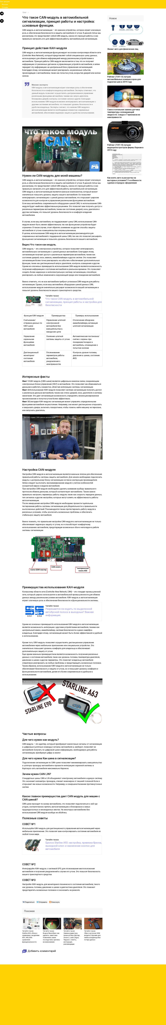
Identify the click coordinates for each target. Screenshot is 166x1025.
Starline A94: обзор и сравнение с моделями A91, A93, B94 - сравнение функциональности (30, 937)
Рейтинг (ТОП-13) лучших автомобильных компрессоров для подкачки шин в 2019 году (124, 79)
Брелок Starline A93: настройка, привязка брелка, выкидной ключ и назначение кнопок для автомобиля (73, 845)
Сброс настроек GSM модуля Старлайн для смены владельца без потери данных (92, 936)
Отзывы (5, 7)
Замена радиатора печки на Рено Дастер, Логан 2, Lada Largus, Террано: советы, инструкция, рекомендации (72, 938)
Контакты (5, 10)
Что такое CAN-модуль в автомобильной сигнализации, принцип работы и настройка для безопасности (73, 302)
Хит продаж (5, 1)
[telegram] (2, 14)
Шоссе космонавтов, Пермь (13, 25)
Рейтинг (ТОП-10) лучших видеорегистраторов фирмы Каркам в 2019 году (125, 147)
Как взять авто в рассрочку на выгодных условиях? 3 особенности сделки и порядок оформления (124, 180)
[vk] (2, 22)
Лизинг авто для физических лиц (122, 49)
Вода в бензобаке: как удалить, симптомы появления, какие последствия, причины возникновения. (51, 937)
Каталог (5, 4)
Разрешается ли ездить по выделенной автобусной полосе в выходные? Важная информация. (69, 612)
